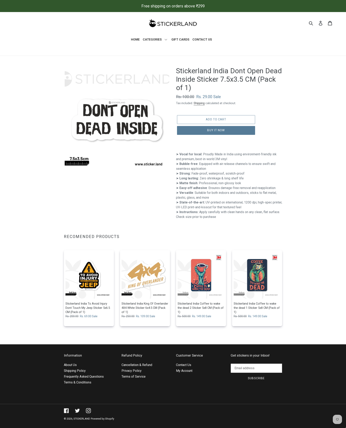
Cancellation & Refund (137, 365)
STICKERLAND (81, 418)
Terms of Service (134, 376)
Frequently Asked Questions (84, 376)
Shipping (199, 103)
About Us (70, 365)
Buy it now (216, 130)
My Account (184, 371)
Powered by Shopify (102, 418)
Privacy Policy (132, 371)
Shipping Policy (75, 371)
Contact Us (183, 365)
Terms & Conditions (77, 382)
